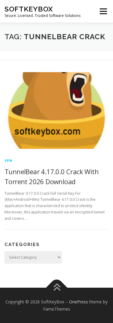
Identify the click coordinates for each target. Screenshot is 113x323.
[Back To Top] (56, 287)
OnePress (78, 302)
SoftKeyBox (29, 9)
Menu (103, 11)
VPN (9, 160)
